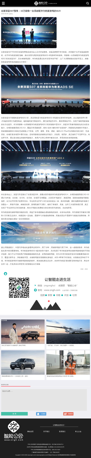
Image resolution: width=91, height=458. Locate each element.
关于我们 (46, 431)
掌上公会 (78, 431)
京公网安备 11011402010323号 (56, 447)
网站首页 (30, 431)
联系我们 (62, 431)
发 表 (14, 414)
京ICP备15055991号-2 (57, 444)
